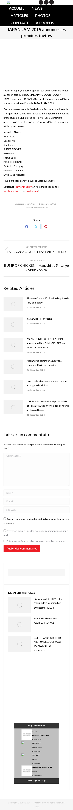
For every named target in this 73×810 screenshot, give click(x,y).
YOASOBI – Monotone (39, 318)
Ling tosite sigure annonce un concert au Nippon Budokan (48, 383)
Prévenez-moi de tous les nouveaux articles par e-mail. (36, 541)
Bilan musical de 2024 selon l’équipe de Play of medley (48, 300)
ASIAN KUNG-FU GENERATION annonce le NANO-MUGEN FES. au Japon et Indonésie (46, 343)
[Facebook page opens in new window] (46, 2)
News (33, 203)
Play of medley (23, 186)
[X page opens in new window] (41, 2)
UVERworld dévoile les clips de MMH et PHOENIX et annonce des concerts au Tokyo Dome (48, 405)
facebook (9, 190)
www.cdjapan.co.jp (37, 780)
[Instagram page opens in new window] (51, 2)
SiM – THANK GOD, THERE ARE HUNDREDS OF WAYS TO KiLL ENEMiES (48, 642)
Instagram (32, 190)
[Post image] (13, 304)
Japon (27, 203)
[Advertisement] (30, 687)
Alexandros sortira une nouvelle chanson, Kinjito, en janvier (44, 362)
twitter (19, 190)
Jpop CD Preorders (36, 725)
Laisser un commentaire (36, 207)
